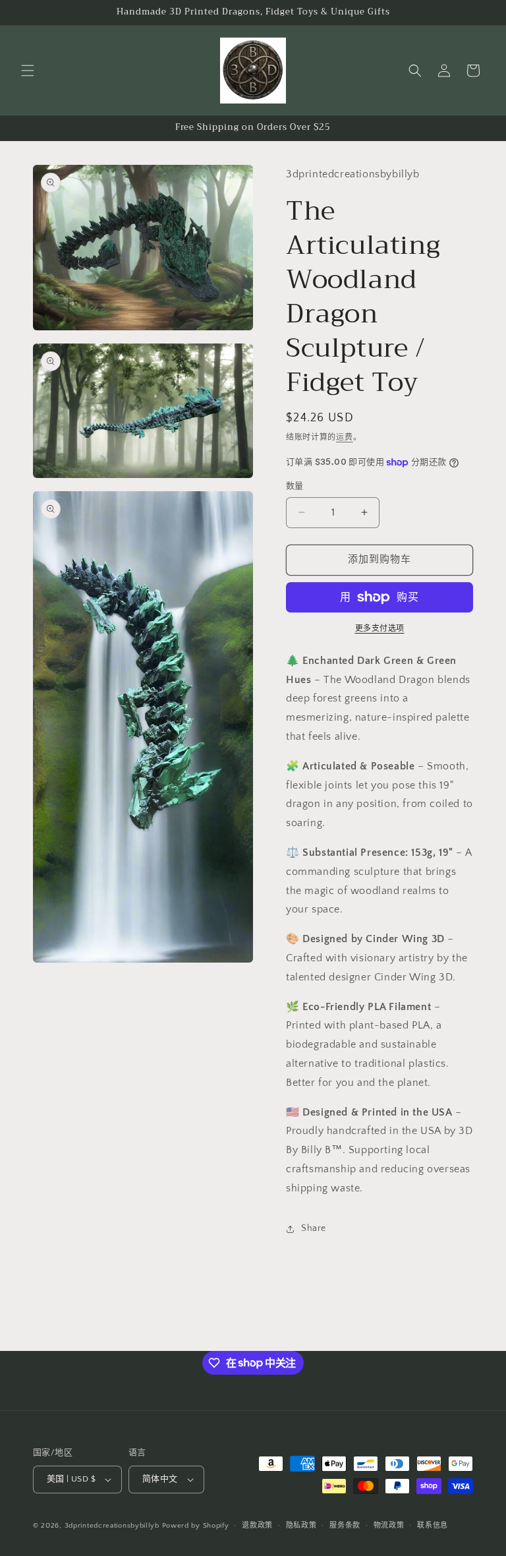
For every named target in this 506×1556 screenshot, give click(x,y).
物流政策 (389, 1526)
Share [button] (313, 1228)
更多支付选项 (380, 628)
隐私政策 (301, 1526)
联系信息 (432, 1526)
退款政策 (257, 1526)
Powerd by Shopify (195, 1526)
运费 (344, 437)
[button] (27, 70)
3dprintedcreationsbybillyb (112, 1526)
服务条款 (344, 1526)
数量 (295, 486)
